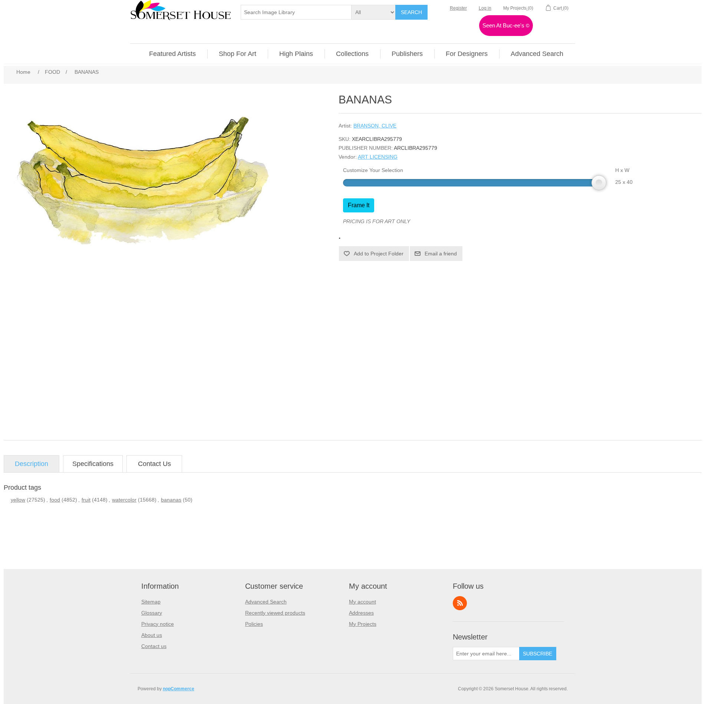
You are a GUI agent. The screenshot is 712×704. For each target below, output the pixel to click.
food (55, 500)
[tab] (31, 464)
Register (458, 8)
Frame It (358, 205)
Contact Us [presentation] (154, 463)
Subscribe (537, 654)
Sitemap (151, 602)
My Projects (362, 624)
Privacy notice (157, 624)
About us (151, 635)
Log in (485, 8)
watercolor (124, 500)
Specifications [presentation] (92, 463)
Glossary (151, 613)
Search (411, 12)
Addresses (361, 613)
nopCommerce (178, 688)
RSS (460, 603)
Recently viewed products (275, 613)
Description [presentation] (31, 463)
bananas (171, 500)
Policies (254, 624)
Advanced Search (266, 602)
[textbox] (296, 12)
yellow (18, 500)
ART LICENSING (378, 157)
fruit (86, 500)
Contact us (154, 646)
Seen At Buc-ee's (506, 25)
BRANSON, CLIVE (374, 126)
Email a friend (441, 254)
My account (362, 602)
